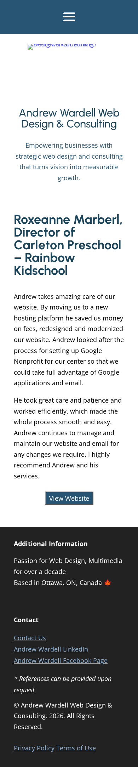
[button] (69, 15)
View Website (69, 498)
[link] (69, 44)
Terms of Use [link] (76, 748)
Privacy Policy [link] (34, 748)
